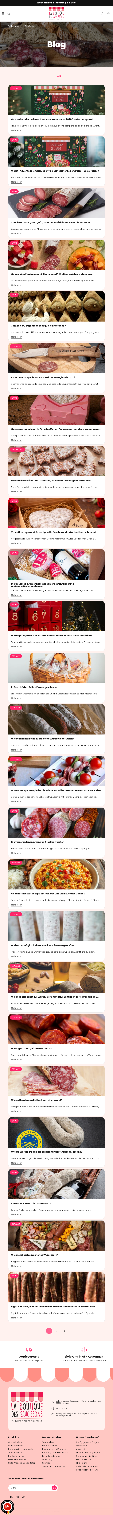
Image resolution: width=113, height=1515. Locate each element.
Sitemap (46, 1463)
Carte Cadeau (15, 1442)
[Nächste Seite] (64, 1331)
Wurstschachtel (16, 1445)
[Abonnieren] (55, 1487)
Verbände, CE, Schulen (87, 1466)
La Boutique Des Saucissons (60, 1511)
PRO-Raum (81, 1463)
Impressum (82, 1445)
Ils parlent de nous (51, 1456)
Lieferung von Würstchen (54, 1449)
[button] (3, 13)
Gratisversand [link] (29, 1357)
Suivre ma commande (53, 1466)
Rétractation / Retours (87, 1469)
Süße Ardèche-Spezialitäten (22, 1463)
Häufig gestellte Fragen (87, 1442)
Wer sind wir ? (49, 1442)
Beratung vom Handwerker (55, 1452)
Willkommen (14, 26)
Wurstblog (47, 1459)
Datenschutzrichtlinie (86, 1456)
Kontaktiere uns (83, 1459)
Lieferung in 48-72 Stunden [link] (84, 1357)
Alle (59, 75)
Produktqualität (49, 1445)
